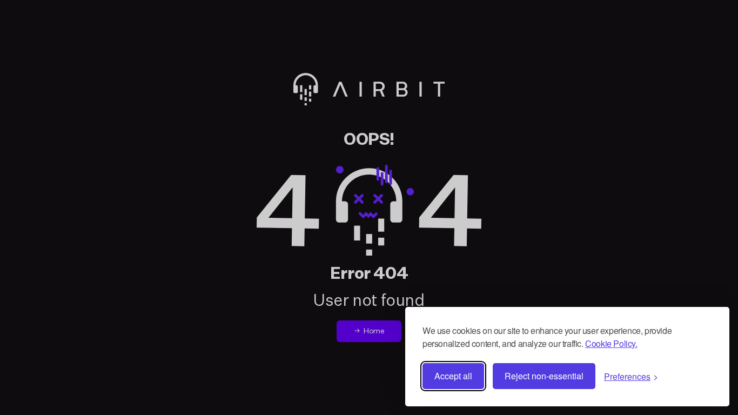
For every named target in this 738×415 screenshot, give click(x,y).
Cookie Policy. (611, 343)
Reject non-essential (544, 376)
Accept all (453, 376)
